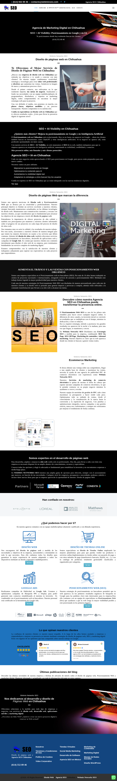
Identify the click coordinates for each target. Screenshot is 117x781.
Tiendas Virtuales (67, 747)
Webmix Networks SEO (87, 777)
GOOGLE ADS (29, 588)
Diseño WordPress (92, 763)
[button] (104, 651)
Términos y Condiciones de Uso (46, 752)
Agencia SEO (61, 777)
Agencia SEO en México (70, 759)
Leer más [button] (41, 658)
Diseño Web (49, 777)
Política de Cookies (44, 757)
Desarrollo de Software (70, 755)
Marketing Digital (91, 753)
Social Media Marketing (70, 751)
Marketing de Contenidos (89, 748)
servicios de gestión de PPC (85, 392)
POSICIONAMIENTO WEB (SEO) (87, 588)
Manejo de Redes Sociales (91, 758)
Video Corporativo (44, 761)
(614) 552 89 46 (19, 764)
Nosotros (40, 747)
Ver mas (14, 184)
